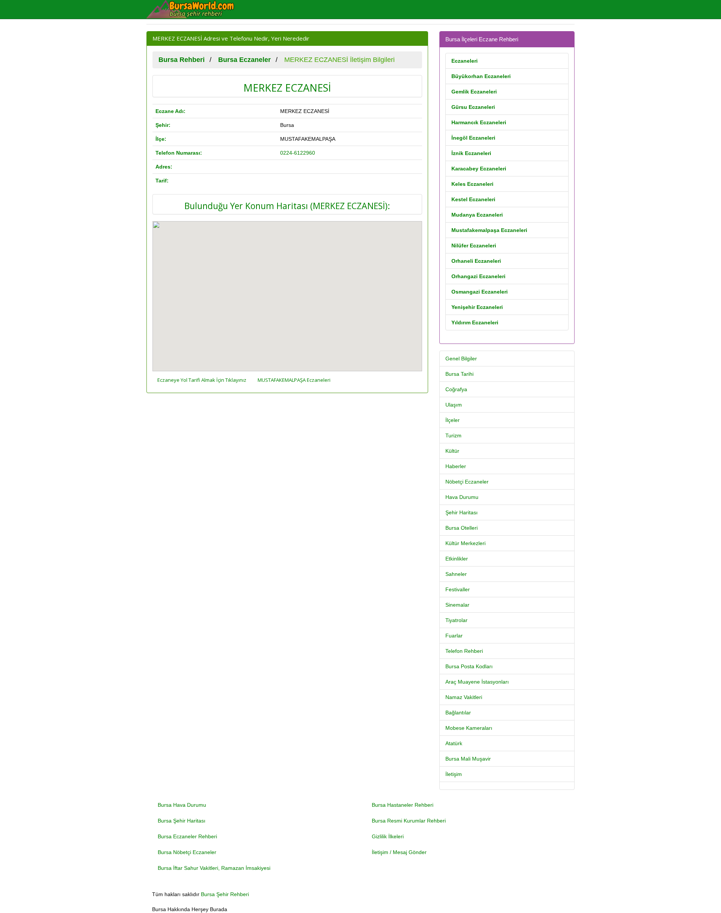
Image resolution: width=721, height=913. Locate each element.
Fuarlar (454, 636)
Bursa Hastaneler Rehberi (402, 805)
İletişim (453, 774)
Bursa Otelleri (461, 528)
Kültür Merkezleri (465, 543)
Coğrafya (456, 389)
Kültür (452, 451)
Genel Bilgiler (461, 359)
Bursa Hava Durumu (182, 805)
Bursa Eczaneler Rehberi (187, 836)
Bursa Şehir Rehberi (225, 894)
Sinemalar (457, 605)
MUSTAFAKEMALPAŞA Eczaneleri (294, 380)
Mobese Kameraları (468, 728)
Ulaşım (453, 405)
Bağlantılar (458, 713)
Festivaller (457, 589)
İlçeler (452, 420)
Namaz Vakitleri (463, 697)
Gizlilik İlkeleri (388, 836)
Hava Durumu (461, 497)
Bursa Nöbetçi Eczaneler (187, 852)
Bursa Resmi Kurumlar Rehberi (409, 821)
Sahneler (456, 574)
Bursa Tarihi (459, 374)
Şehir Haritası (461, 512)
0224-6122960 (297, 153)
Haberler (455, 466)
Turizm (453, 435)
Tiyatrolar (456, 620)
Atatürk (453, 743)
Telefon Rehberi (464, 651)
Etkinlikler (456, 559)
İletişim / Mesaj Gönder (399, 852)
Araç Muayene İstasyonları (477, 682)
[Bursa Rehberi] (195, 9)
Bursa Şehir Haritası (181, 821)
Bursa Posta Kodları (469, 666)
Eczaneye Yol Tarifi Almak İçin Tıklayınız (201, 380)
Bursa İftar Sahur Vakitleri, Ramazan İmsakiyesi (214, 868)
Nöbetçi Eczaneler (467, 482)
